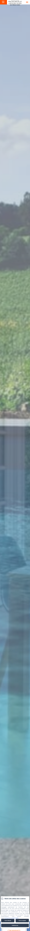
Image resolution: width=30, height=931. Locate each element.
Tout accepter (22, 920)
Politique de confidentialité (11, 918)
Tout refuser (7, 920)
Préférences (15, 925)
